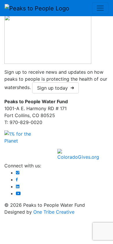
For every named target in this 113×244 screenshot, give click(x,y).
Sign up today (54, 88)
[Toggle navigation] (100, 8)
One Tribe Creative (53, 212)
